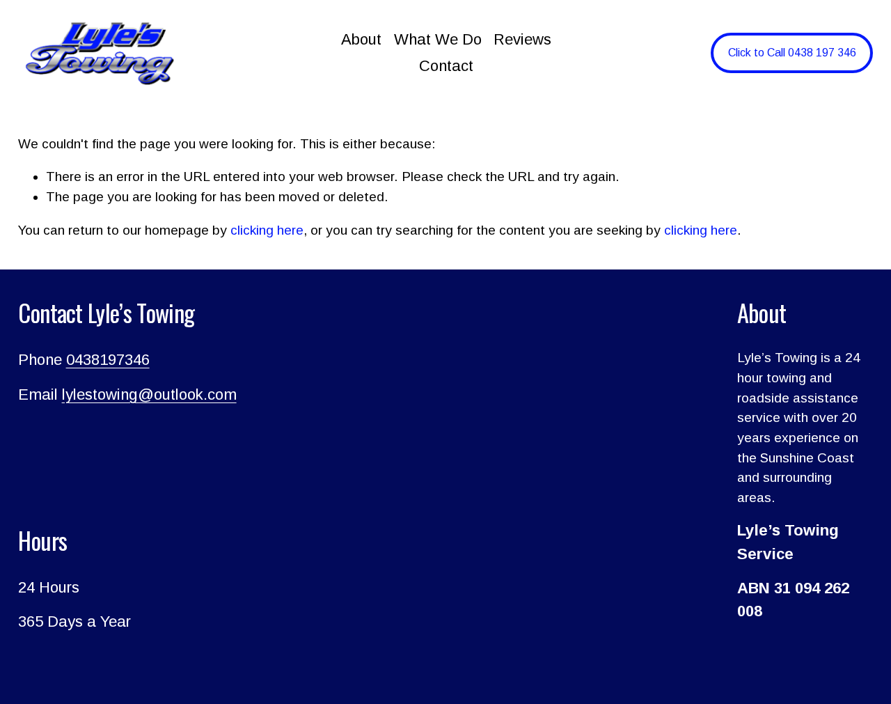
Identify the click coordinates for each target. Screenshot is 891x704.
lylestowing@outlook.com (149, 394)
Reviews (522, 39)
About (361, 39)
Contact (446, 66)
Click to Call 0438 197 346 (792, 52)
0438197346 (108, 359)
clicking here (266, 230)
